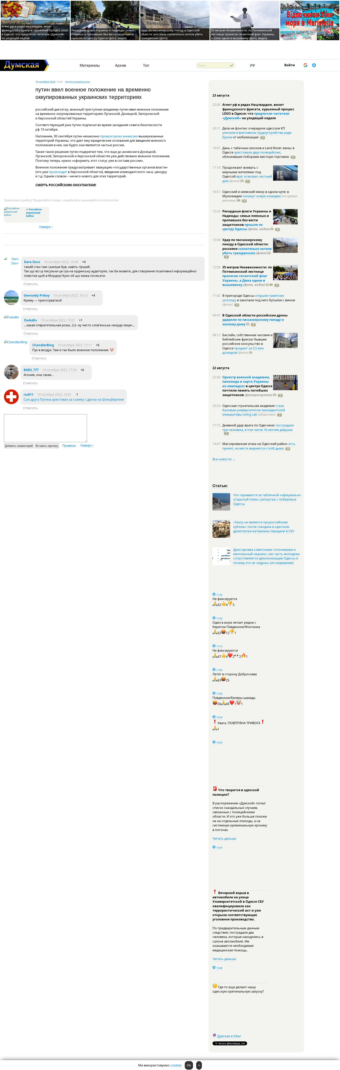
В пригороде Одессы (238, 295)
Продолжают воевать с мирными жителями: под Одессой (241, 172)
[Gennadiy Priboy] (11, 304)
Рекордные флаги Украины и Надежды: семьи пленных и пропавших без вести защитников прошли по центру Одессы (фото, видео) (102, 34)
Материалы (90, 65)
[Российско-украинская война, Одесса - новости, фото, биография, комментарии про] (14, 215)
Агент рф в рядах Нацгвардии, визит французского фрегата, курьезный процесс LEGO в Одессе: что (258, 109)
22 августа (221, 368)
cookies (176, 1065)
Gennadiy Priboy (37, 295)
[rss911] (11, 403)
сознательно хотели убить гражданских (247, 251)
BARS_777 (31, 370)
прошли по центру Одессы (242, 226)
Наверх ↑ (46, 227)
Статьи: (220, 485)
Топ (146, 65)
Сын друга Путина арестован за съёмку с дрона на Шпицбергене (74, 399)
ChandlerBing (43, 345)
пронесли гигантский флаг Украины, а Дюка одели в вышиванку (244, 280)
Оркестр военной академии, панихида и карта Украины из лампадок (246, 381)
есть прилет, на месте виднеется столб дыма (258, 446)
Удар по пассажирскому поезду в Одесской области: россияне (245, 244)
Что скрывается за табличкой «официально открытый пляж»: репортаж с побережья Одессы (267, 499)
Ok (189, 1065)
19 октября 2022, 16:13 (70, 295)
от (245, 137)
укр (252, 65)
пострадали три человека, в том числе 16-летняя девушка (258, 427)
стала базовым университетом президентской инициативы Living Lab (253, 410)
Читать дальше (224, 838)
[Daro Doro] (11, 263)
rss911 (28, 394)
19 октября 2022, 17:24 (59, 370)
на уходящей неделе (258, 118)
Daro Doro (32, 262)
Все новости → (224, 459)
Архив (120, 65)
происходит (58, 172)
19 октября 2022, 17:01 (58, 320)
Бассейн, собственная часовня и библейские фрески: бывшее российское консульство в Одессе (247, 341)
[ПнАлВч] (11, 317)
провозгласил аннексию (119, 136)
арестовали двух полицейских (257, 152)
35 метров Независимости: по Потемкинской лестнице (247, 269)
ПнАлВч (30, 320)
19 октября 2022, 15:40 (61, 262)
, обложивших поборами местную (255, 154)
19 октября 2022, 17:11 (75, 345)
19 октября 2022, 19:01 (54, 394)
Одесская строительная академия (248, 406)
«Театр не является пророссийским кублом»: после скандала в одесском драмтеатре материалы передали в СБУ (263, 526)
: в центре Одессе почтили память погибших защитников (247, 390)
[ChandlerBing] (15, 342)
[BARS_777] (11, 378)
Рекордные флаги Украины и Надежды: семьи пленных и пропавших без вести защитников (246, 218)
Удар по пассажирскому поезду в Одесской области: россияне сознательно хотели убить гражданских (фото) (172, 34)
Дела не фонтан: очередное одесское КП (253, 128)
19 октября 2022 (45, 82)
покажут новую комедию (262, 196)
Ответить (30, 284)
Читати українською (77, 82)
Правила (69, 445)
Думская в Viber (229, 1036)
